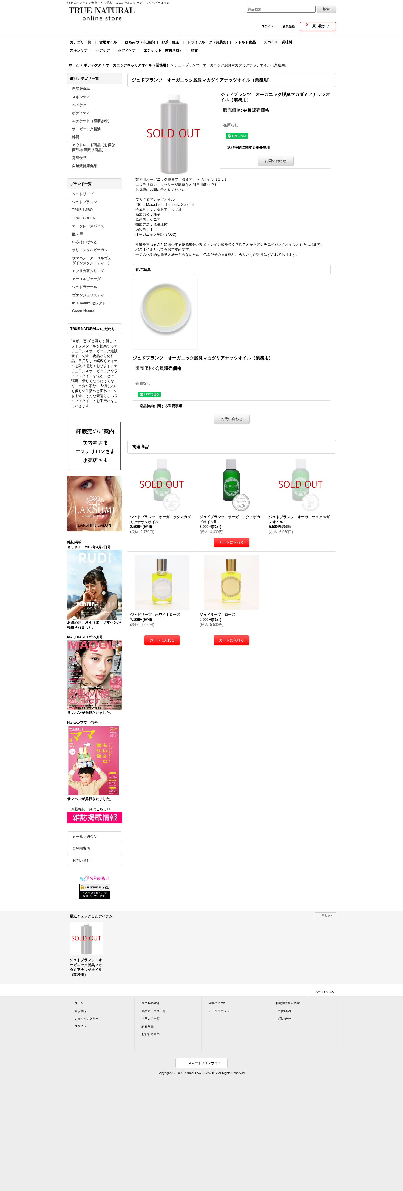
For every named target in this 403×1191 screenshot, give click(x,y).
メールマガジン (84, 837)
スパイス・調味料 (278, 42)
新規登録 (289, 26)
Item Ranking (150, 1003)
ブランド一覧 (150, 1018)
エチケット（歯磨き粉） (163, 50)
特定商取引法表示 (288, 1003)
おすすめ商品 (150, 1034)
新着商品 (147, 1026)
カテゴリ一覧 (80, 42)
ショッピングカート (87, 1018)
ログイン (267, 26)
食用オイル (108, 42)
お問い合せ (81, 860)
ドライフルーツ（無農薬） (208, 42)
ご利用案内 (81, 848)
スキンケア (79, 50)
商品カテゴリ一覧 (153, 1011)
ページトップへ (324, 991)
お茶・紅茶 (170, 42)
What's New (217, 1003)
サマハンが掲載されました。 (90, 712)
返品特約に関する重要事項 (248, 147)
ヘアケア (103, 50)
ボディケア (127, 50)
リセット (327, 915)
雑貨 (194, 50)
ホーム (78, 1003)
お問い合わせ (275, 161)
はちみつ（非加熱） (141, 42)
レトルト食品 (245, 42)
